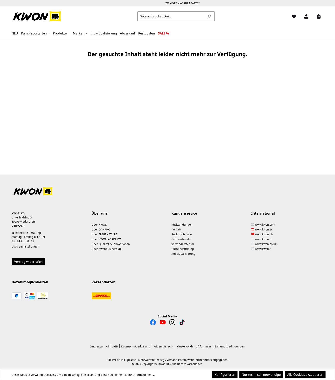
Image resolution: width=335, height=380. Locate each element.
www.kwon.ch (264, 234)
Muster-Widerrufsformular (194, 346)
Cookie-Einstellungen (25, 246)
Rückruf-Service (181, 234)
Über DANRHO (101, 229)
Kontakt (176, 229)
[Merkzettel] (292, 16)
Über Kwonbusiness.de (107, 249)
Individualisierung (183, 253)
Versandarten (104, 282)
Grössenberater (181, 239)
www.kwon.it (263, 249)
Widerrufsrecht (163, 346)
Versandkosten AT (182, 244)
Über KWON (99, 224)
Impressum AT (99, 346)
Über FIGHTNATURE (104, 234)
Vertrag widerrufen (28, 262)
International (263, 213)
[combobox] (172, 16)
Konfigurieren (225, 374)
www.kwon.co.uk (265, 244)
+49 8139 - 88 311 (23, 241)
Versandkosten (176, 360)
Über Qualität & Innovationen (111, 244)
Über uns (99, 213)
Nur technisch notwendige (261, 374)
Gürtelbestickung (182, 249)
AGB (115, 346)
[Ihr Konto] (305, 16)
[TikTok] (182, 323)
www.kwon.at (263, 229)
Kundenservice (184, 213)
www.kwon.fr (263, 239)
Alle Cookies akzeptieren (305, 374)
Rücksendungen (182, 224)
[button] (167, 188)
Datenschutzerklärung (135, 346)
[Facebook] (153, 323)
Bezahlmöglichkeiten (30, 282)
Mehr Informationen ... (140, 375)
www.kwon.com (265, 224)
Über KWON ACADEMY (106, 239)
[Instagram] (172, 323)
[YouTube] (163, 323)
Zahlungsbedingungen (230, 346)
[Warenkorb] (317, 16)
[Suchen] (209, 16)
